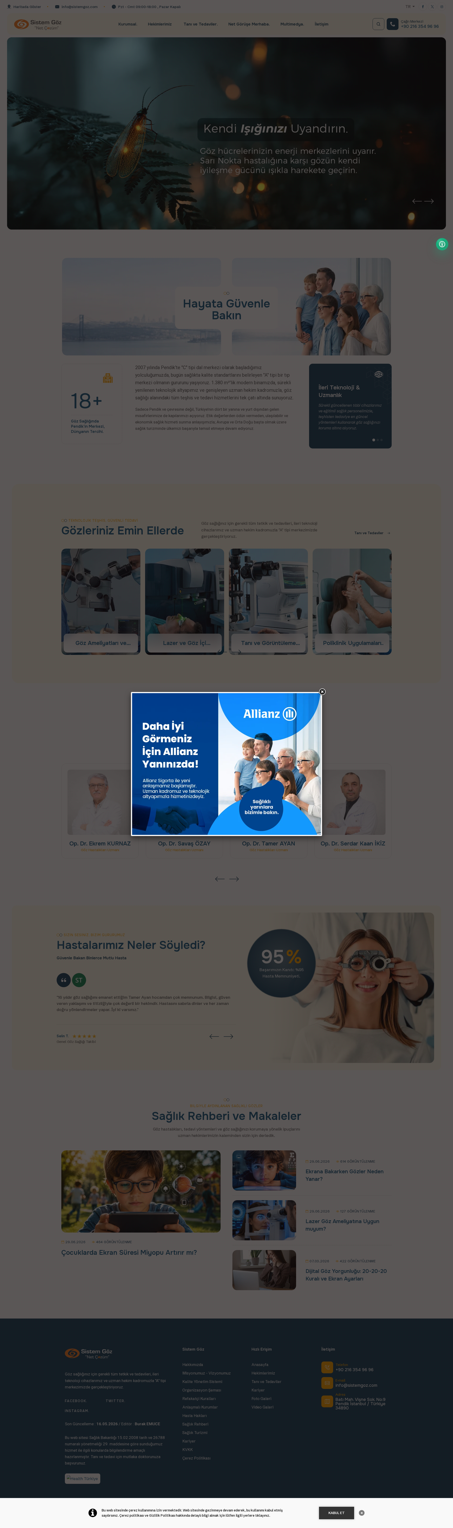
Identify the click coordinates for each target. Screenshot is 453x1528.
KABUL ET (336, 1513)
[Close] (322, 692)
